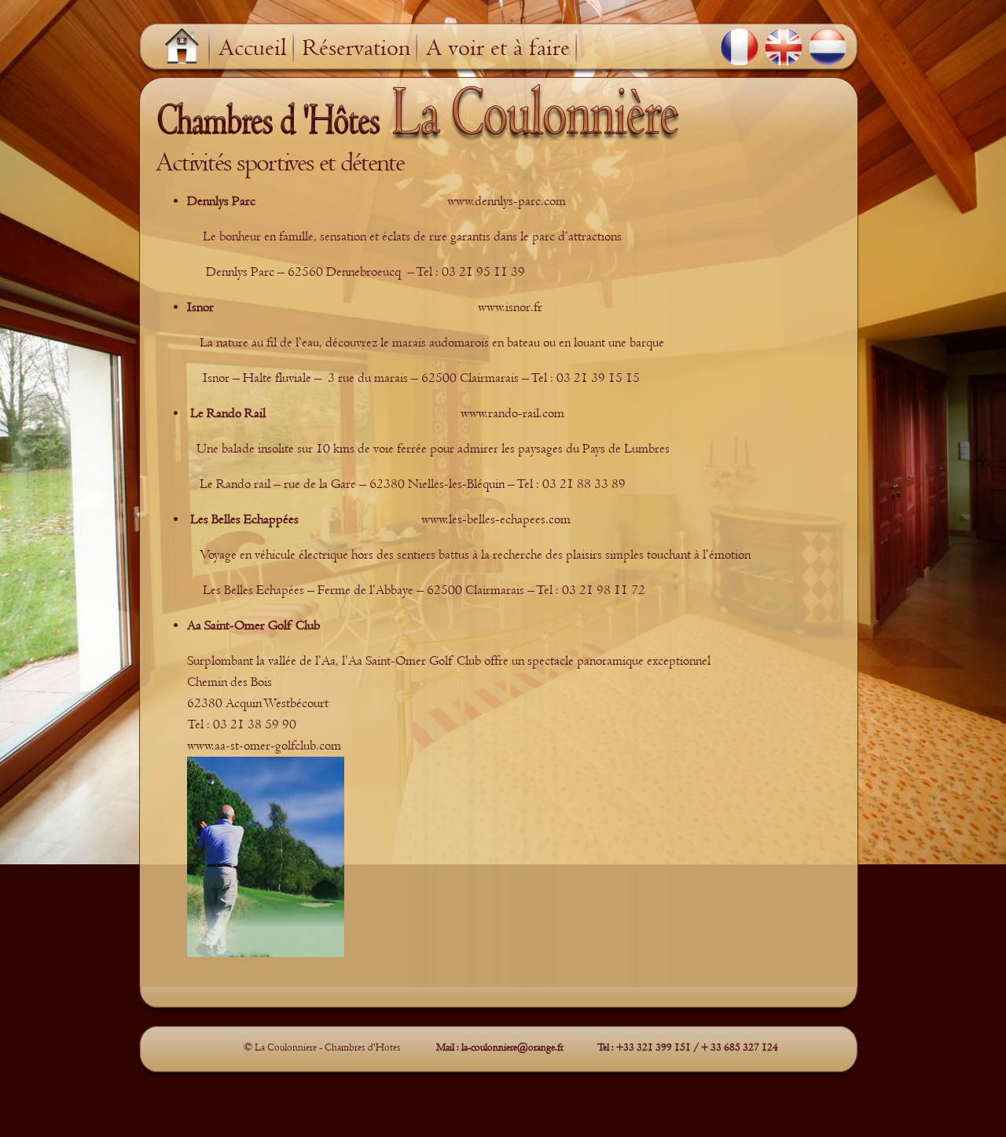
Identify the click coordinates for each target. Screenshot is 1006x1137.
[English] (783, 47)
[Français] (739, 47)
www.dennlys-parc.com (506, 201)
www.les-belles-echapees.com (496, 519)
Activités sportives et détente (280, 162)
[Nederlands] (827, 47)
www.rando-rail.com (512, 413)
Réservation (356, 48)
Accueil (252, 48)
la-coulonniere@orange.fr (512, 1047)
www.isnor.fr (510, 307)
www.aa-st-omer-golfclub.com (264, 746)
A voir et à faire (498, 48)
